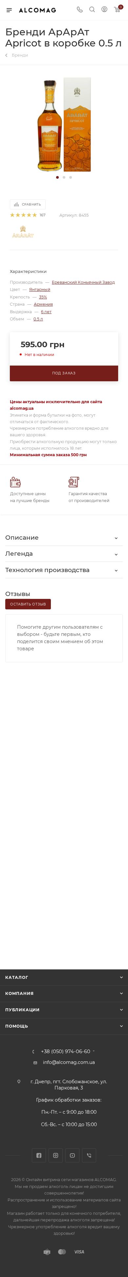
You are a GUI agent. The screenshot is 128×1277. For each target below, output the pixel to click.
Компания (19, 993)
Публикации (22, 1009)
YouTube (72, 1155)
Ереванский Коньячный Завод (83, 282)
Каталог (16, 977)
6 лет (46, 311)
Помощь (16, 1026)
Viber (89, 1155)
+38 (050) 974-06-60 (65, 1051)
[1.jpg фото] (64, 124)
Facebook (39, 1155)
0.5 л (38, 318)
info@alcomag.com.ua (69, 1062)
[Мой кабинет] (104, 10)
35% (43, 297)
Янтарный (39, 289)
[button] (57, 177)
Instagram (56, 1155)
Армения (43, 304)
